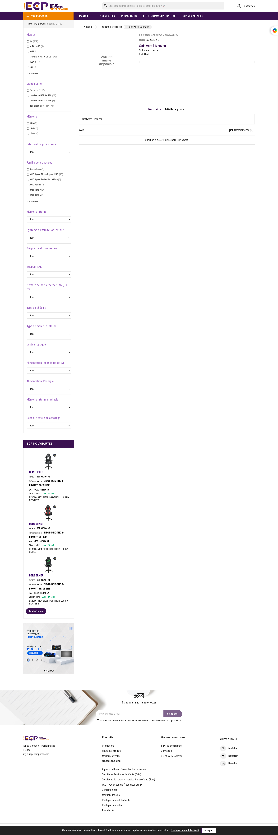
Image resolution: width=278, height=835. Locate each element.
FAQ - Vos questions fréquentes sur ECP (123, 784)
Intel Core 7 (37, 190)
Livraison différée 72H (42, 95)
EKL (32, 67)
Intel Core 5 (37, 195)
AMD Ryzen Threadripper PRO (46, 174)
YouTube (232, 748)
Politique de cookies (113, 805)
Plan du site (108, 810)
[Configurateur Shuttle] (48, 648)
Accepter (208, 830)
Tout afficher (36, 611)
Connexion (166, 750)
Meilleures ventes (111, 756)
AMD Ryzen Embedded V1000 (45, 179)
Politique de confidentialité (116, 800)
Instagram (233, 755)
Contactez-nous (110, 789)
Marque (143, 40)
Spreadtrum (36, 169)
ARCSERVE (153, 39)
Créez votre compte (171, 756)
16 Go (33, 128)
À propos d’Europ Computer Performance (124, 769)
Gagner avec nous (173, 737)
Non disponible (41, 105)
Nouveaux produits (111, 750)
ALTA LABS (36, 46)
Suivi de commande (171, 745)
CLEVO (34, 62)
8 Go (33, 123)
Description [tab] (154, 109)
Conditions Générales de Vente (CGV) (121, 774)
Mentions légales (111, 795)
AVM (33, 51)
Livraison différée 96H (42, 100)
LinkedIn (232, 763)
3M (33, 41)
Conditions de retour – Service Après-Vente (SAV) (128, 779)
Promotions (108, 745)
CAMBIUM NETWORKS (43, 56)
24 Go (33, 133)
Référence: (144, 34)
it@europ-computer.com (36, 754)
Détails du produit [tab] (175, 109)
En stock (37, 90)
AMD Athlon (36, 184)
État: (141, 54)
